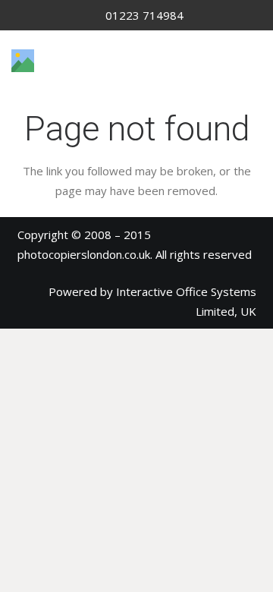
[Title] (22, 60)
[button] (254, 60)
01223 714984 (144, 15)
